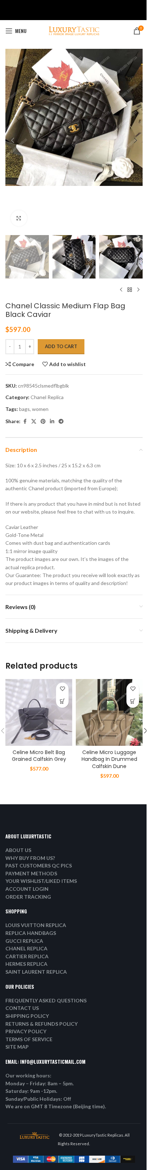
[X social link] (33, 421)
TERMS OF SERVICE (28, 1039)
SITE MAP (17, 1047)
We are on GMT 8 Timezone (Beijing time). (55, 1106)
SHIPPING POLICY (27, 1016)
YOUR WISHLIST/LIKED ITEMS (41, 881)
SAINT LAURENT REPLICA (36, 972)
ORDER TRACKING (28, 897)
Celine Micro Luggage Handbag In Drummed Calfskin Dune (109, 759)
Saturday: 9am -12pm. (31, 1091)
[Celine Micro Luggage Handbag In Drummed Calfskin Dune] (109, 712)
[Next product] (138, 290)
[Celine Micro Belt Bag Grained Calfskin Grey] (38, 712)
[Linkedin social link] (52, 421)
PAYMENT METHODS (31, 873)
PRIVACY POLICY (25, 1031)
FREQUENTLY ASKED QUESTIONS (46, 1000)
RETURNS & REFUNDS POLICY (41, 1024)
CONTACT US (22, 1008)
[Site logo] (74, 30)
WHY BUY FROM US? (30, 858)
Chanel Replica (47, 397)
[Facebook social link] (24, 421)
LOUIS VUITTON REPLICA (35, 925)
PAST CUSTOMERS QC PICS (38, 865)
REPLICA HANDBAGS (30, 933)
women (40, 409)
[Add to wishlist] (62, 689)
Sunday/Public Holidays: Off (38, 1099)
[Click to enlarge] (19, 218)
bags (24, 409)
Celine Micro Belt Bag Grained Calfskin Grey (39, 756)
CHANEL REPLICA (26, 948)
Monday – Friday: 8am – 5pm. (39, 1083)
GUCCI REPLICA (24, 941)
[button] (12, 140)
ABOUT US (18, 850)
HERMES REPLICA (26, 964)
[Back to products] (129, 290)
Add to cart (61, 346)
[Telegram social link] (61, 421)
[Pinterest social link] (43, 421)
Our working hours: (28, 1075)
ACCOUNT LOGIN (26, 889)
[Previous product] (121, 290)
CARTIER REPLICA (26, 956)
